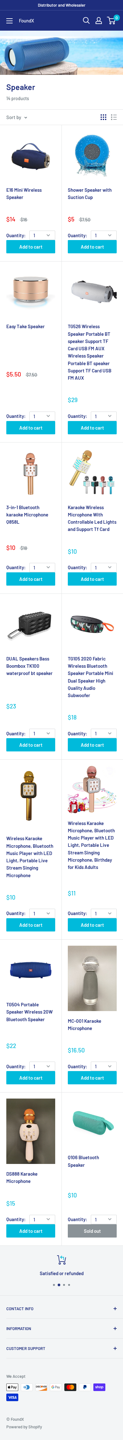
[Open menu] (9, 20)
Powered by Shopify (24, 1426)
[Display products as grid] (103, 117)
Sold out (92, 1231)
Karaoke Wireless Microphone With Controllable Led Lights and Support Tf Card (92, 518)
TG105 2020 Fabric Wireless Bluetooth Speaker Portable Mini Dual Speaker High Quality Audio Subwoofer (90, 677)
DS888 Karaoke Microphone (22, 1177)
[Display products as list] (114, 117)
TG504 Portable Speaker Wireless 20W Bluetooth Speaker (29, 1012)
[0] (111, 20)
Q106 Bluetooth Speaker (83, 1160)
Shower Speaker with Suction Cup (90, 193)
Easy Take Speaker (25, 326)
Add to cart (31, 247)
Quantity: (16, 235)
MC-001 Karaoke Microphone (84, 1024)
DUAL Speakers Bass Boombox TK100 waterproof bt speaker (29, 666)
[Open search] (86, 20)
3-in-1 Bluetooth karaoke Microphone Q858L (27, 514)
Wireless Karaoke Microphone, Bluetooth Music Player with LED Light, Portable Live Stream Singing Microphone (29, 856)
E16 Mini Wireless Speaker (24, 193)
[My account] (99, 20)
